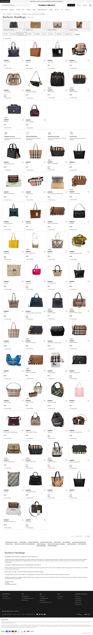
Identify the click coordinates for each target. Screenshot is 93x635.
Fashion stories (78, 604)
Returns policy (25, 600)
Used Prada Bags (71, 544)
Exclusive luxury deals (53, 136)
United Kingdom (7, 633)
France (2, 633)
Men (23, 9)
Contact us (59, 598)
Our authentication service (28, 598)
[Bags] (36, 9)
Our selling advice (44, 598)
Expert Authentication (31, 136)
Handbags (24, 14)
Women (18, 9)
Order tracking (25, 596)
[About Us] (70, 9)
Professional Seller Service (46, 602)
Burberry (9, 14)
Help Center (60, 596)
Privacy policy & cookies (30, 614)
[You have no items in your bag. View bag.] (90, 5)
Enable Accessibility (5, 1)
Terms (22, 614)
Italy (25, 633)
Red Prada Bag (82, 544)
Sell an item (71, 5)
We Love (57, 9)
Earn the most (73, 136)
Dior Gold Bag (66, 542)
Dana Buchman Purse (46, 542)
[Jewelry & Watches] (47, 9)
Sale (62, 9)
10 (85, 536)
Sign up (85, 5)
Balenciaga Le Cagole (12, 542)
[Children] (31, 9)
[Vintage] (53, 9)
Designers (12, 9)
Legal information (16, 614)
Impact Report (78, 600)
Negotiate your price (9, 136)
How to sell (42, 596)
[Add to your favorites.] (23, 60)
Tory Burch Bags (52, 545)
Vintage (50, 9)
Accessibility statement (7, 614)
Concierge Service (6, 598)
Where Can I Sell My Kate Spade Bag (25, 544)
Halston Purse (9, 544)
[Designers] (15, 9)
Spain (22, 633)
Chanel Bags (22, 542)
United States (13, 633)
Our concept (5, 596)
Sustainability (78, 598)
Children (29, 9)
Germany (18, 633)
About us (77, 596)
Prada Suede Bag (41, 545)
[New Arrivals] (8, 9)
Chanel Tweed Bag (33, 542)
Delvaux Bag (57, 542)
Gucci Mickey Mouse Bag (79, 542)
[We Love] (59, 9)
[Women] (21, 9)
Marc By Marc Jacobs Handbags (56, 544)
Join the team (78, 602)
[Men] (25, 9)
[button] (90, 5)
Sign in (79, 5)
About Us (67, 9)
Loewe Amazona (41, 544)
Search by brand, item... (9, 5)
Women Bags (16, 14)
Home (4, 14)
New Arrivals (4, 9)
